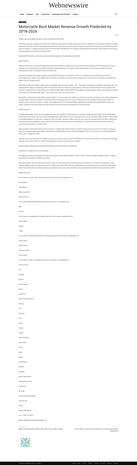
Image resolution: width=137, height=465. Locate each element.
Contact (84, 463)
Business (30, 14)
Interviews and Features (61, 14)
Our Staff (96, 463)
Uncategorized (27, 19)
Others (75, 14)
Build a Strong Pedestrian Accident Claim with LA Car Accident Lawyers (41, 429)
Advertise (109, 463)
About (74, 463)
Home (22, 14)
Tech (37, 14)
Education (45, 14)
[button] (116, 14)
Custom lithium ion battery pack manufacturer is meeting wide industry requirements (96, 430)
